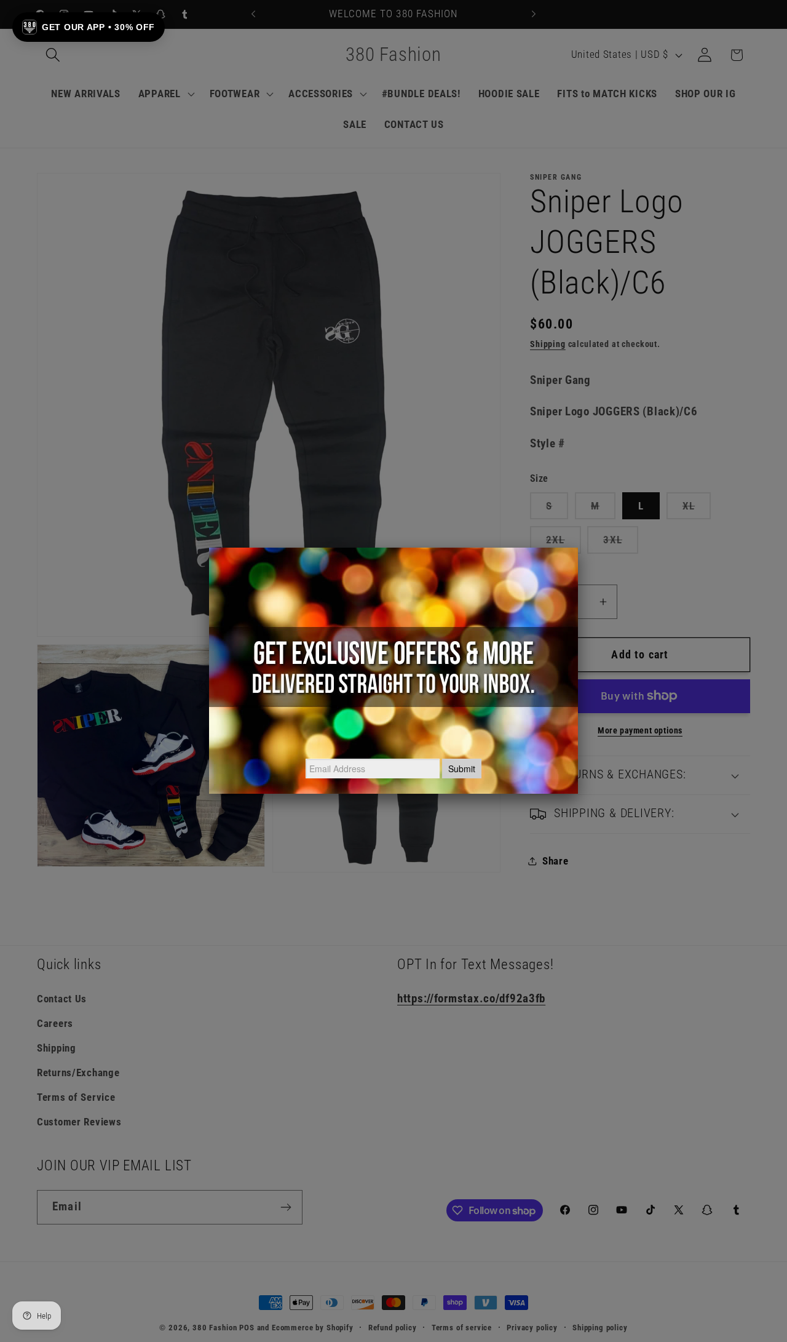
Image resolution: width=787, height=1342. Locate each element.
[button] (88, 27)
